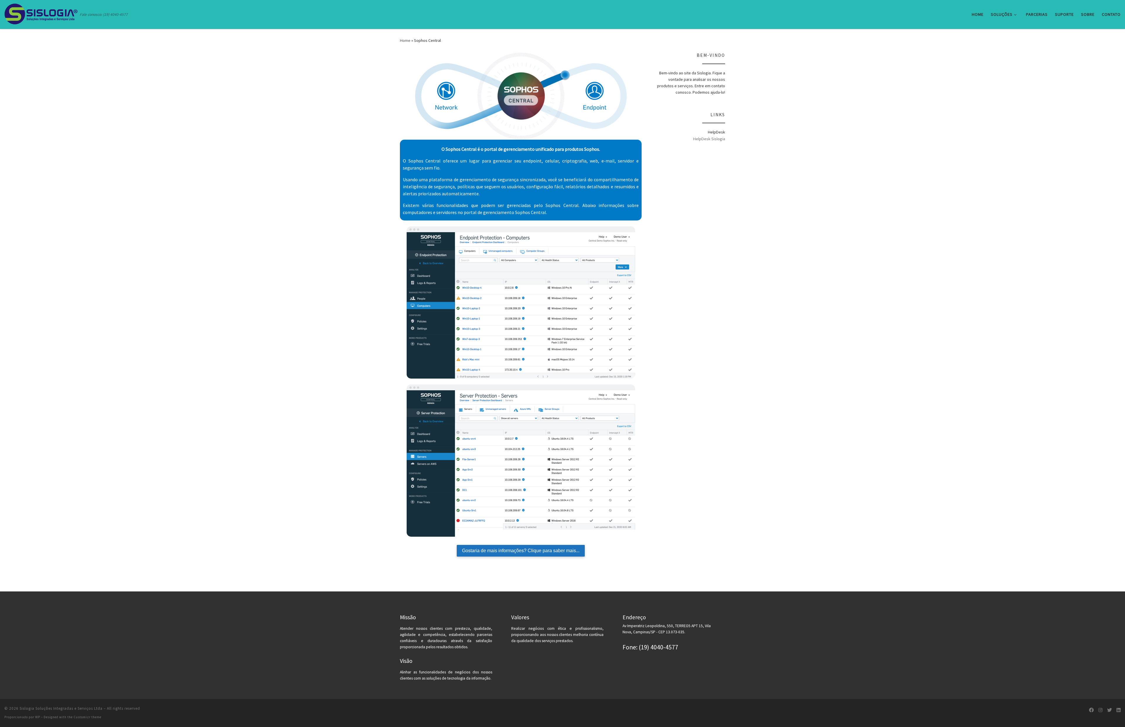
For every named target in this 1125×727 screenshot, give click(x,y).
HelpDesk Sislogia (709, 138)
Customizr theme (87, 717)
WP (37, 717)
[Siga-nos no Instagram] (1100, 710)
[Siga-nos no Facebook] (1091, 710)
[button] (1113, 8)
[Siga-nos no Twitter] (1109, 710)
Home (405, 40)
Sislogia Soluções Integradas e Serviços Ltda (61, 708)
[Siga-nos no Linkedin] (1119, 710)
